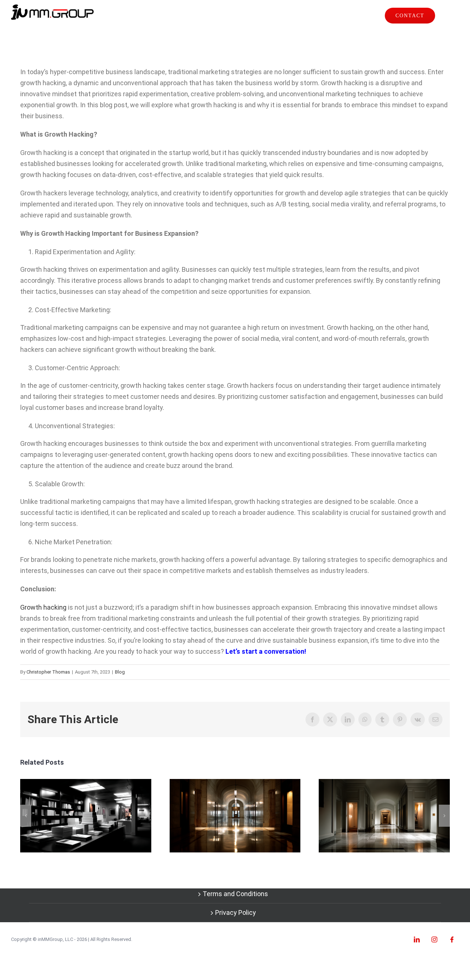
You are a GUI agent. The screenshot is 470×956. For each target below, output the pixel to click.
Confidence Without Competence (234, 815)
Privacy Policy (235, 912)
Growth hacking (43, 607)
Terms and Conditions (235, 894)
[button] (25, 816)
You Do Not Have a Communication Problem (85, 815)
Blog (120, 672)
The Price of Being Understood (384, 815)
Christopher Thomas (48, 672)
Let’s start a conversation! (265, 651)
